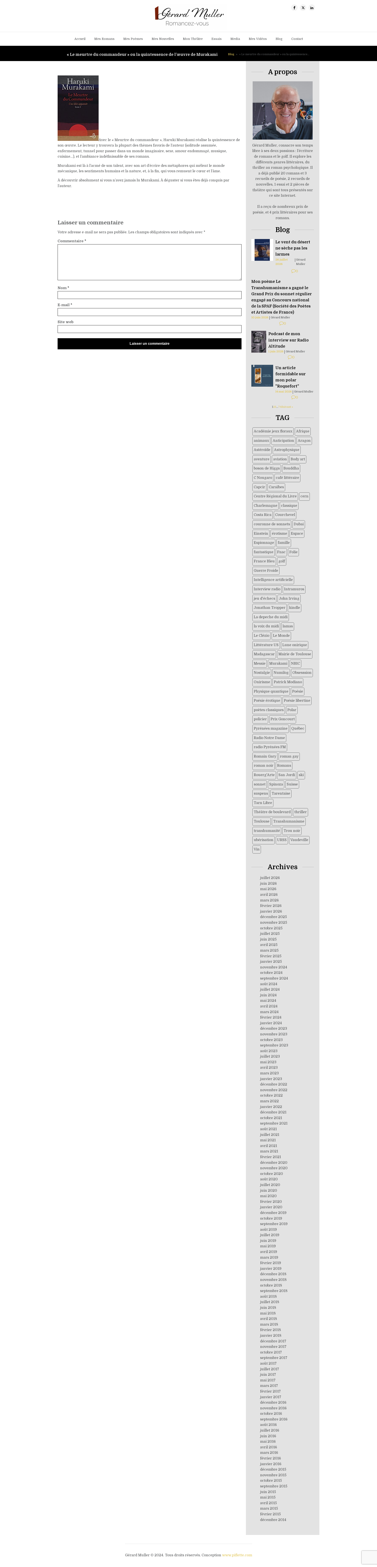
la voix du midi (266, 626)
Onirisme (262, 682)
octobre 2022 (271, 1096)
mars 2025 (269, 950)
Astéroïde (262, 450)
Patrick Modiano (288, 682)
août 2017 (268, 1364)
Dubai (299, 524)
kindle (294, 608)
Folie (293, 552)
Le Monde (281, 636)
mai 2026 (268, 889)
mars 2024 (269, 1012)
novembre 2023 (273, 1034)
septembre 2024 (274, 978)
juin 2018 (268, 1308)
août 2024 (268, 984)
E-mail (65, 305)
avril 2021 (268, 1146)
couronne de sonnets (272, 524)
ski (301, 775)
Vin (257, 849)
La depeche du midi (271, 617)
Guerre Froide (266, 571)
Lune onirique (294, 645)
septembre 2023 (274, 1045)
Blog (279, 39)
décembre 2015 (273, 1469)
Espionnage (264, 543)
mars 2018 (269, 1324)
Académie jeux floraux (273, 431)
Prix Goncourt (283, 719)
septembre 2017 (273, 1358)
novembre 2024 (273, 967)
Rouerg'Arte (264, 775)
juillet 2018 (269, 1302)
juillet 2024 (270, 990)
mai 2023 (268, 1062)
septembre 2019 (274, 1224)
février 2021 (270, 1157)
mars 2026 (269, 900)
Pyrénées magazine (271, 729)
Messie (260, 664)
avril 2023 (269, 1068)
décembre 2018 (273, 1274)
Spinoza (276, 784)
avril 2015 (268, 1503)
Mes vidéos (258, 39)
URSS (282, 840)
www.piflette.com (237, 1555)
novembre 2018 (273, 1280)
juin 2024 (268, 995)
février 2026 (271, 906)
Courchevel (285, 515)
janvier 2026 (271, 911)
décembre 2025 (273, 917)
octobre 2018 (271, 1285)
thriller (300, 812)
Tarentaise (281, 793)
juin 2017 (268, 1375)
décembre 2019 (273, 1213)
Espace (297, 534)
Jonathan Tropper (269, 608)
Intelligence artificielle (273, 580)
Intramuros (294, 589)
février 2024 (270, 1017)
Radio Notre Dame (269, 738)
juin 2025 (268, 939)
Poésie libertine (297, 701)
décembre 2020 (273, 1163)
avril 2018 (268, 1319)
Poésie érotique (267, 701)
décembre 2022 (273, 1084)
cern (304, 496)
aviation (280, 459)
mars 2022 (269, 1101)
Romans (284, 766)
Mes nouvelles (163, 39)
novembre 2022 (273, 1090)
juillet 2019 (269, 1235)
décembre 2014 (273, 1520)
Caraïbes (276, 487)
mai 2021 (268, 1140)
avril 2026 (269, 895)
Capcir (259, 487)
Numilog (281, 673)
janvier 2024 (271, 1023)
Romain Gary (265, 756)
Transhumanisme (288, 821)
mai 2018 (268, 1313)
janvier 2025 (271, 962)
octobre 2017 (271, 1352)
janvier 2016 (270, 1464)
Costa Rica (262, 515)
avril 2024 (269, 1006)
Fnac (281, 552)
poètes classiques (269, 710)
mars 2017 (269, 1386)
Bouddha (291, 468)
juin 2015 (268, 1492)
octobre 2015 (271, 1481)
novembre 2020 (274, 1168)
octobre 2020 (271, 1174)
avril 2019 (268, 1252)
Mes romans (104, 39)
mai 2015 (268, 1497)
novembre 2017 (273, 1347)
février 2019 (270, 1263)
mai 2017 (268, 1380)
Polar (291, 710)
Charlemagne (265, 506)
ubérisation (263, 840)
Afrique (302, 431)
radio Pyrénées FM (270, 747)
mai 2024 (268, 1001)
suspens (261, 793)
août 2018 (268, 1297)
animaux (261, 441)
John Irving (289, 599)
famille (284, 543)
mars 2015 (269, 1509)
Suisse (292, 784)
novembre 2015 (273, 1475)
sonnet (260, 784)
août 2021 (268, 1129)
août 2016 (268, 1425)
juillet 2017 (269, 1369)
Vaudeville (299, 840)
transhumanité (267, 831)
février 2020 (271, 1202)
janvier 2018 (270, 1336)
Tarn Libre (263, 803)
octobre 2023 (271, 1040)
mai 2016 (268, 1442)
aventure (261, 459)
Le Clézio (261, 636)
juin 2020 (268, 1191)
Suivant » (287, 406)
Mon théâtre (193, 39)
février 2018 (270, 1330)
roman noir (263, 766)
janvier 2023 (271, 1079)
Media (235, 39)
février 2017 (270, 1391)
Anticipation (283, 441)
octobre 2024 (271, 973)
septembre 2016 (274, 1419)
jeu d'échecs (264, 599)
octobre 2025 (271, 928)
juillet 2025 (270, 934)
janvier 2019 (270, 1269)
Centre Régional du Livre (275, 496)
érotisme (279, 534)
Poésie (297, 691)
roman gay (289, 756)
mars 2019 (269, 1258)
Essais (216, 39)
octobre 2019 (271, 1218)
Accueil (80, 39)
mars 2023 (269, 1073)
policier (260, 719)
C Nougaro (263, 478)
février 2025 (270, 956)
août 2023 (269, 1051)
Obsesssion (302, 673)
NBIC (295, 664)
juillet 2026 (270, 878)
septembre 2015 (273, 1486)
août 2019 (268, 1230)
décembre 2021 (273, 1112)
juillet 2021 (269, 1135)
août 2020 (269, 1179)
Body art (298, 459)
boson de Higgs (267, 468)
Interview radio (267, 589)
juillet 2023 (270, 1056)
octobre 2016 (271, 1414)
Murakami (278, 664)
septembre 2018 (274, 1291)
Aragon (304, 441)
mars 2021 (269, 1151)
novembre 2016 (273, 1408)
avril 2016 (268, 1447)
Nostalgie (262, 673)
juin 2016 (268, 1436)
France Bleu (264, 561)
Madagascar (264, 654)
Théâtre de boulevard (272, 812)
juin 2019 (268, 1241)
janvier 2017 (270, 1397)
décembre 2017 (273, 1341)
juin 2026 (268, 884)
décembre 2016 (273, 1403)
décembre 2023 (273, 1029)
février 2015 (270, 1514)
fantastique (263, 552)
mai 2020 (268, 1196)
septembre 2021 (274, 1123)
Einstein (261, 534)
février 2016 (270, 1458)
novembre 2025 (273, 923)
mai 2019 (268, 1246)
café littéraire (287, 478)
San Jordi (286, 775)
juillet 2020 (270, 1185)
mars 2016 (269, 1453)
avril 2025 (269, 945)
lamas (288, 626)
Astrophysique (286, 450)
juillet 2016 (269, 1430)
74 (279, 406)
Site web (66, 322)
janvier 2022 (271, 1107)
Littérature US (266, 645)
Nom (63, 288)
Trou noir (292, 831)
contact (297, 39)
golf (281, 561)
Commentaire (72, 241)
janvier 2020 (271, 1207)
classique (289, 506)
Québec (297, 729)
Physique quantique (271, 691)
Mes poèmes (133, 39)
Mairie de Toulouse (294, 654)
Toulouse (261, 821)
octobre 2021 (271, 1118)
